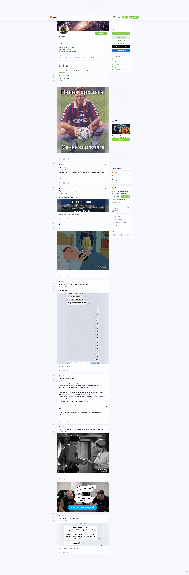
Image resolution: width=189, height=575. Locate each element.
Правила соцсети (125, 207)
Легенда (68, 154)
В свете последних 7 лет (67, 379)
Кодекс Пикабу (115, 208)
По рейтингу (69, 70)
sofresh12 (63, 75)
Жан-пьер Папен (78, 154)
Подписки (82, 17)
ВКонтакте (64, 366)
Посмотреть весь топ (116, 182)
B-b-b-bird (62, 227)
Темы (98, 17)
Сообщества (88, 17)
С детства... (63, 167)
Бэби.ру (113, 231)
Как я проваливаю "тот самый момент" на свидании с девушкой (81, 429)
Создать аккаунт (121, 37)
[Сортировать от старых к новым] (106, 71)
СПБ (80, 214)
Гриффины (69, 272)
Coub (60, 272)
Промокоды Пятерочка (117, 219)
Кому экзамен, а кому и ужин (69, 518)
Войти (135, 17)
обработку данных (121, 200)
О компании (124, 210)
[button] (71, 57)
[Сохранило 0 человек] (64, 159)
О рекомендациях (125, 208)
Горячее (65, 17)
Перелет (77, 214)
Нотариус (68, 178)
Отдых (72, 214)
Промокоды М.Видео (116, 218)
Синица (74, 272)
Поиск (88, 70)
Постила (113, 228)
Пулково (68, 214)
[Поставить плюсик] (53, 75)
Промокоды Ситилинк (116, 225)
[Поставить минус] (53, 80)
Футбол (63, 154)
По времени (62, 70)
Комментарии (81, 70)
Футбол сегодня (115, 229)
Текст (86, 178)
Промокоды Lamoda (116, 216)
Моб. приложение (115, 211)
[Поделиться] (68, 159)
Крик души (78, 417)
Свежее (76, 17)
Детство (63, 178)
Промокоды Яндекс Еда (117, 224)
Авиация (64, 214)
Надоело (69, 366)
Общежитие (69, 548)
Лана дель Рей (65, 474)
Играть (121, 139)
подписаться (125, 196)
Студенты (64, 548)
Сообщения (75, 548)
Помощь (113, 207)
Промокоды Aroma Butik (117, 221)
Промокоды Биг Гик (116, 215)
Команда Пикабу (115, 210)
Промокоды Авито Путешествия (119, 227)
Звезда (72, 154)
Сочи (69, 417)
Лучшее (71, 17)
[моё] (75, 70)
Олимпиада (64, 417)
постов (69, 49)
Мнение (73, 417)
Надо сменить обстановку (68, 191)
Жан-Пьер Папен (64, 78)
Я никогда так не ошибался (77, 178)
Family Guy (64, 272)
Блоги (94, 17)
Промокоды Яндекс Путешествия (119, 222)
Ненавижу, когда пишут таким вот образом (74, 284)
